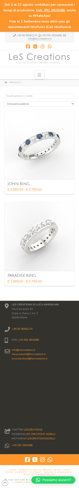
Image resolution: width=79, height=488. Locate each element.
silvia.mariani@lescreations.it (29, 354)
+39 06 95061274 (22, 329)
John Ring (19, 184)
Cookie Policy (45, 475)
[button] (39, 75)
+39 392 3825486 (28, 340)
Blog (57, 470)
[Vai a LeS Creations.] (6, 82)
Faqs (67, 470)
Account (35, 472)
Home (12, 470)
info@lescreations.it (39, 38)
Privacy (29, 475)
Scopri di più (40, 173)
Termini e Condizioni (58, 472)
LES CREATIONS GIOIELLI (40, 434)
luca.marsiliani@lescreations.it (29, 358)
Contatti (21, 472)
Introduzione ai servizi (35, 470)
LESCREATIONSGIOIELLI (41, 438)
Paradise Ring (22, 276)
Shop (9, 472)
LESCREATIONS (33, 429)
